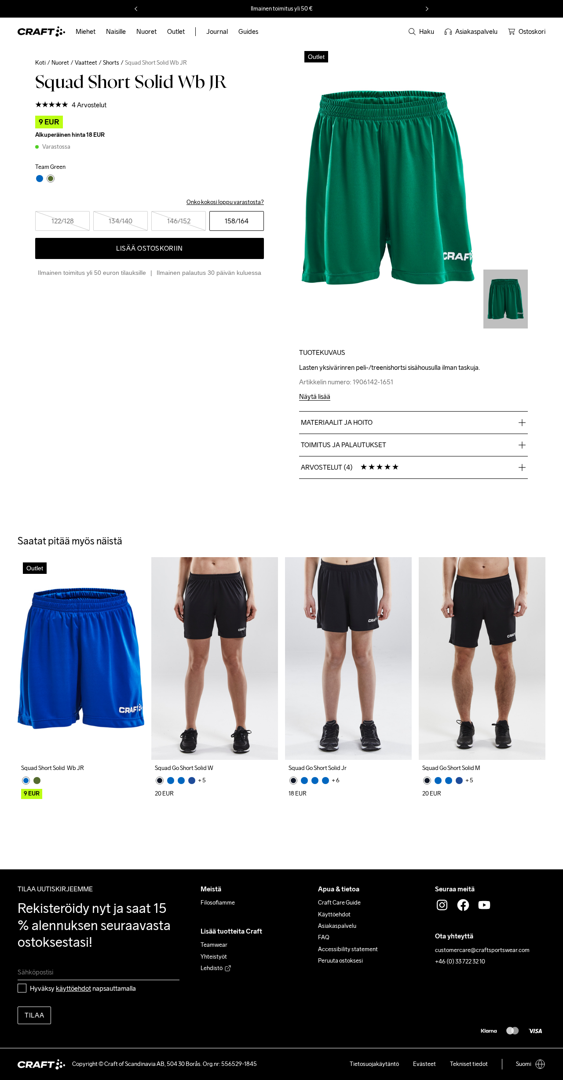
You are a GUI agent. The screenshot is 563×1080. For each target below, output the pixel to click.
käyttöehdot (73, 988)
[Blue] (26, 780)
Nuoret (60, 62)
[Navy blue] (191, 780)
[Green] (37, 780)
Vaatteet (86, 62)
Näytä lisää (314, 397)
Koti (40, 62)
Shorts (111, 62)
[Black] (160, 780)
